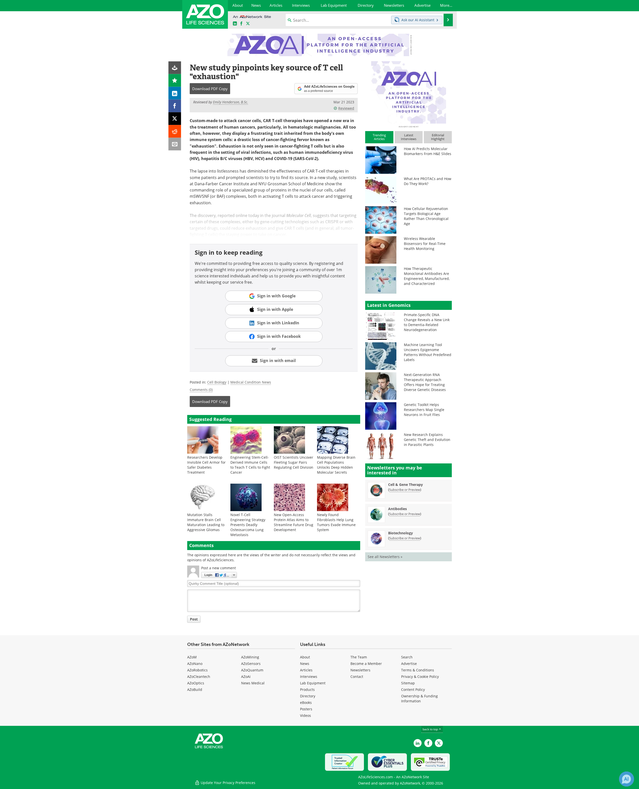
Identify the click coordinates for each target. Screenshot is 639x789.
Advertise (409, 663)
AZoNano (194, 663)
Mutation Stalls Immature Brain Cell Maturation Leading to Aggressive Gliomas (205, 522)
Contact (356, 676)
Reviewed (346, 108)
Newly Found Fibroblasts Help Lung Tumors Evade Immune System (336, 522)
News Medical (253, 683)
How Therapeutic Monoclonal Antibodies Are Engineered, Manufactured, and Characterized (427, 276)
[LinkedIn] (174, 93)
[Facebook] (174, 106)
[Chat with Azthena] (626, 779)
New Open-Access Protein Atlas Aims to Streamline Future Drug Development (293, 522)
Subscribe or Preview (404, 489)
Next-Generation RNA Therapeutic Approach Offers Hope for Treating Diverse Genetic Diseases (425, 382)
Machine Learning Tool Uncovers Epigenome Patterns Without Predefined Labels (427, 352)
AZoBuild (194, 689)
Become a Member (366, 663)
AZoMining (250, 657)
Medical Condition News (250, 382)
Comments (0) (201, 389)
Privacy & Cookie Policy (420, 676)
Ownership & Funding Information (419, 698)
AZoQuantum (252, 670)
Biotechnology (400, 533)
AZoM (192, 657)
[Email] (174, 144)
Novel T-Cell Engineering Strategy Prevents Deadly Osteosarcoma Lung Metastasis (247, 524)
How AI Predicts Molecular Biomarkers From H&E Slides (427, 151)
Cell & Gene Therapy (405, 484)
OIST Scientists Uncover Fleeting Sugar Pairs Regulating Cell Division (293, 462)
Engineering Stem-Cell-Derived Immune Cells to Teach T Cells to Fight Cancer (250, 465)
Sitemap (408, 683)
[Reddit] (174, 131)
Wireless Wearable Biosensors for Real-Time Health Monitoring (425, 243)
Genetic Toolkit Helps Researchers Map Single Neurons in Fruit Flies (424, 409)
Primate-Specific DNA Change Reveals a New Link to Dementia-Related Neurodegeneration (427, 322)
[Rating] (174, 80)
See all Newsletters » (385, 556)
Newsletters (360, 670)
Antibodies (397, 508)
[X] (174, 118)
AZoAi (246, 676)
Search (407, 657)
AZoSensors (251, 663)
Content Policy (413, 689)
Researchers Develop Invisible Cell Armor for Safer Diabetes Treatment (206, 465)
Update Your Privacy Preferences (227, 782)
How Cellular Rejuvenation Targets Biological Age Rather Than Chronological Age (426, 216)
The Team (358, 657)
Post (194, 619)
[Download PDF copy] (174, 67)
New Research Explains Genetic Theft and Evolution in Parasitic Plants (427, 439)
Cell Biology (216, 382)
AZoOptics (195, 683)
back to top (431, 729)
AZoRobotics (197, 670)
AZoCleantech (198, 676)
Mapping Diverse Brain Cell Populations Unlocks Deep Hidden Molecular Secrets (336, 465)
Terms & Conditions (417, 670)
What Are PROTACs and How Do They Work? (427, 181)
